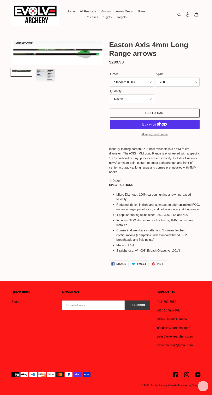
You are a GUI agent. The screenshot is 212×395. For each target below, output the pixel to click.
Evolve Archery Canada (164, 385)
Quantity (116, 91)
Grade (114, 74)
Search (16, 301)
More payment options (155, 134)
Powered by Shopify (189, 385)
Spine (160, 74)
